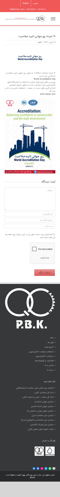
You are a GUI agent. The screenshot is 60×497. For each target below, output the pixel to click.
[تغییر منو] (53, 18)
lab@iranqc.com (17, 9)
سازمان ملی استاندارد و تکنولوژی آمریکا (37, 420)
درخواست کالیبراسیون (45, 356)
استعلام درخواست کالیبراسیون (41, 352)
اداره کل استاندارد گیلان (44, 392)
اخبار (39, 42)
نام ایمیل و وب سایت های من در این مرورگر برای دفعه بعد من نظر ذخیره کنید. (30, 236)
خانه (52, 338)
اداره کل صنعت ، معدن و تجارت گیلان (38, 397)
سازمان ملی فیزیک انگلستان (42, 424)
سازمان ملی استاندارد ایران (43, 415)
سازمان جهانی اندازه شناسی (42, 406)
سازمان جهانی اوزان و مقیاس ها (40, 411)
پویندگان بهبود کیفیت (24, 474)
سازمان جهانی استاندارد (44, 402)
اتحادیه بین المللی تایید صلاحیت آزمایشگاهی (35, 388)
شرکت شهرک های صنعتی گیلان (41, 429)
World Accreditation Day (44, 79)
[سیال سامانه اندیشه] (50, 447)
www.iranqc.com (47, 94)
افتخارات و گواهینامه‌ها (44, 361)
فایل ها (51, 342)
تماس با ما (49, 365)
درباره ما (50, 370)
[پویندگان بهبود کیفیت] (39, 447)
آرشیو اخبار (49, 347)
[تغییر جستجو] (42, 18)
